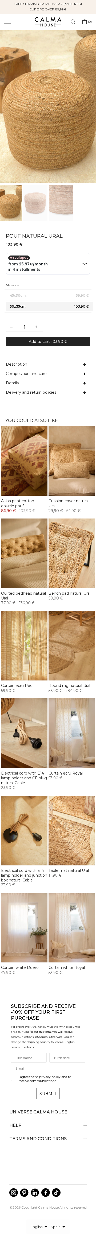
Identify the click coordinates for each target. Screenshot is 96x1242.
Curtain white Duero (20, 967)
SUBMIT (48, 1093)
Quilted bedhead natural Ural (23, 596)
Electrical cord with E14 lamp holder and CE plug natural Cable (24, 778)
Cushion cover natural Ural (69, 503)
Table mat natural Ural (69, 870)
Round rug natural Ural (69, 685)
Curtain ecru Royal (66, 773)
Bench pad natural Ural (69, 593)
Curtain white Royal (67, 967)
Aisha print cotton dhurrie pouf (17, 503)
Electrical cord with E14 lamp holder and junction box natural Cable (24, 875)
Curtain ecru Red (17, 685)
